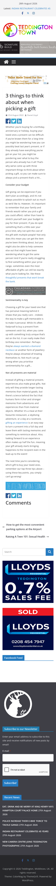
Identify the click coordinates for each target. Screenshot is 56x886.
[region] (25, 79)
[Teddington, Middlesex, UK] (6, 62)
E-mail (6, 750)
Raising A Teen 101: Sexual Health (25, 536)
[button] (26, 291)
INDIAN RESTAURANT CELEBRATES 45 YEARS (25, 831)
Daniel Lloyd (32, 115)
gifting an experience (17, 422)
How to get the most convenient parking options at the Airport (25, 527)
